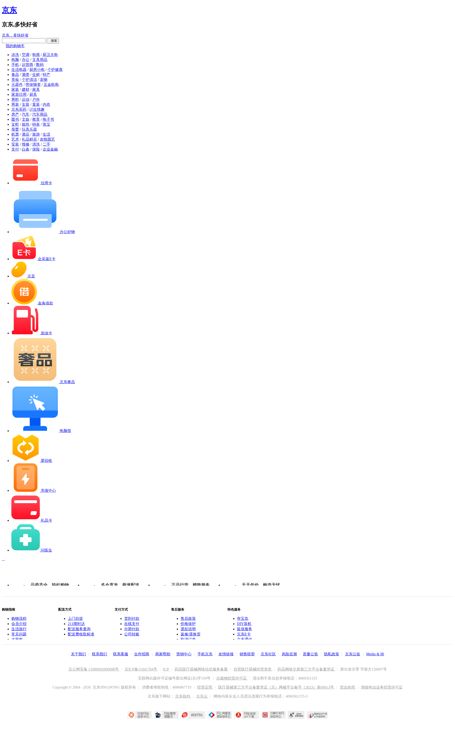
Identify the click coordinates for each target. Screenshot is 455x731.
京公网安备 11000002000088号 (94, 669)
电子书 (48, 119)
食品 (15, 75)
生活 (46, 134)
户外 (36, 99)
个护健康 (55, 70)
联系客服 (120, 654)
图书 (15, 119)
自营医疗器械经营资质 (253, 669)
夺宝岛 (242, 618)
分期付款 (131, 629)
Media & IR (375, 654)
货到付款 (131, 618)
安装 (15, 144)
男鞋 (15, 99)
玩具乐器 (29, 129)
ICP (166, 669)
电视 (36, 55)
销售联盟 (247, 654)
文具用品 (39, 60)
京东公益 (352, 654)
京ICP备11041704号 (141, 669)
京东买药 (19, 109)
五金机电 (51, 85)
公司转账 (131, 634)
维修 (25, 144)
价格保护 (188, 624)
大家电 (17, 639)
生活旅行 (19, 629)
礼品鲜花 (29, 139)
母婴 (15, 129)
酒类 (25, 75)
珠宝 (46, 124)
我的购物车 (15, 46)
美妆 (15, 80)
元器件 (17, 85)
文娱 (25, 119)
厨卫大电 (50, 55)
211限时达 (76, 624)
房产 (15, 114)
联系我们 (99, 654)
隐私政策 (331, 654)
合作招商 (141, 654)
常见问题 (19, 634)
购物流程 (19, 618)
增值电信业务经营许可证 (382, 687)
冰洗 (15, 55)
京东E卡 (244, 634)
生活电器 (19, 70)
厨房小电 (37, 70)
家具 (36, 89)
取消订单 (188, 639)
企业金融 (50, 149)
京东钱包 (183, 696)
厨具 (33, 94)
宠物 (43, 80)
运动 (25, 99)
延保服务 (244, 629)
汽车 (25, 114)
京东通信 (244, 639)
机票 (15, 134)
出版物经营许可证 (232, 678)
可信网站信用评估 (139, 715)
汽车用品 (39, 114)
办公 (25, 60)
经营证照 (205, 687)
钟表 (36, 124)
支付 (15, 149)
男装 (15, 104)
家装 (15, 89)
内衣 (46, 104)
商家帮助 (162, 654)
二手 (46, 144)
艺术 (15, 139)
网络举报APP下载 (246, 715)
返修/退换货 (190, 634)
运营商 (27, 65)
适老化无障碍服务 (296, 715)
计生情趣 (37, 109)
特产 (46, 75)
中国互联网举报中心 (220, 715)
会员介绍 (19, 624)
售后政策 (188, 618)
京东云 (202, 696)
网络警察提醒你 (166, 715)
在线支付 (131, 624)
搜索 (53, 40)
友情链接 (226, 654)
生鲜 (36, 75)
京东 (9, 10)
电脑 (15, 60)
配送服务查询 (79, 629)
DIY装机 (244, 624)
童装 (36, 104)
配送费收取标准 (81, 634)
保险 (36, 149)
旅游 (36, 134)
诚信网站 (193, 715)
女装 (25, 104)
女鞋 (15, 124)
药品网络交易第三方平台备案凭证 (306, 669)
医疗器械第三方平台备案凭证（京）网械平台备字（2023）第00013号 (276, 687)
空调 (25, 55)
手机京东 (205, 654)
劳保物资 (33, 85)
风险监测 (289, 654)
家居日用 (19, 94)
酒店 (25, 134)
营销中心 (183, 654)
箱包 (25, 124)
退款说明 (188, 629)
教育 (36, 119)
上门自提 (75, 618)
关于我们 (78, 654)
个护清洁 (29, 80)
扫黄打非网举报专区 (273, 715)
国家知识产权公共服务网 (317, 715)
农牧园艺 (47, 139)
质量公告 (310, 654)
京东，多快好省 (15, 35)
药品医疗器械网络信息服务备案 (202, 669)
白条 (25, 149)
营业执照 (348, 687)
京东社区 (268, 654)
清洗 (36, 144)
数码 (40, 65)
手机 (15, 65)
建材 (25, 89)
